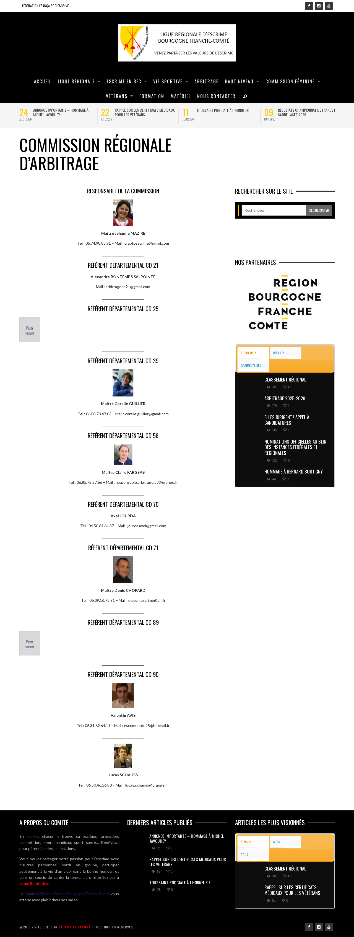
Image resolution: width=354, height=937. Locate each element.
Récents (279, 352)
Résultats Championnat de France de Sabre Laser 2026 (308, 112)
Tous (244, 854)
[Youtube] (329, 6)
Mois (276, 841)
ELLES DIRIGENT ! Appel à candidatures (286, 420)
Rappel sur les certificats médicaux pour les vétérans (145, 112)
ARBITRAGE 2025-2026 (284, 398)
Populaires (249, 352)
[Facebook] (309, 6)
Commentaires (251, 365)
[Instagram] (319, 6)
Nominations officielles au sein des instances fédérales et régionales (295, 447)
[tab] (253, 353)
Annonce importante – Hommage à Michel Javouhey (60, 112)
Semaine (246, 841)
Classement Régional (285, 379)
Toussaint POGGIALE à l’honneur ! (223, 110)
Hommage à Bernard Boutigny (293, 471)
